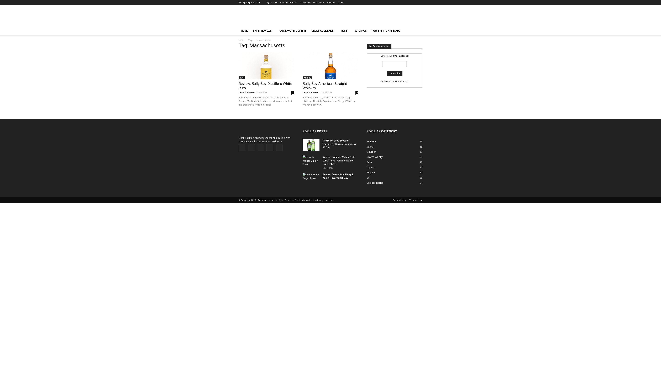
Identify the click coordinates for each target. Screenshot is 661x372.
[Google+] (402, 2)
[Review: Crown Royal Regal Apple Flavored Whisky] (311, 178)
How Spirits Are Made (385, 30)
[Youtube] (419, 2)
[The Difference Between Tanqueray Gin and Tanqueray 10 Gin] (311, 145)
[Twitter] (414, 2)
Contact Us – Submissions (312, 2)
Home (242, 40)
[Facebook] (397, 2)
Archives (331, 2)
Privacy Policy (399, 200)
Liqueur (371, 167)
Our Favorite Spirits (293, 30)
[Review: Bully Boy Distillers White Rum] (266, 65)
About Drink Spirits (288, 2)
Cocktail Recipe (375, 182)
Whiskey (307, 78)
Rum (242, 78)
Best (344, 30)
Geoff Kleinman (246, 92)
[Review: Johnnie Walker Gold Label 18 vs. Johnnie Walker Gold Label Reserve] (311, 161)
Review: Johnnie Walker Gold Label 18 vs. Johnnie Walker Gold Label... (339, 160)
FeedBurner (401, 81)
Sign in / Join (271, 2)
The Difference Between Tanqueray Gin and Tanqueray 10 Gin (339, 144)
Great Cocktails (322, 30)
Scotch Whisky (375, 157)
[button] (418, 31)
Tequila (371, 172)
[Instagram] (408, 2)
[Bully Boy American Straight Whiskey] (330, 65)
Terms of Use (415, 200)
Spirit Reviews (262, 30)
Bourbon (371, 151)
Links (340, 2)
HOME (244, 30)
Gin (368, 177)
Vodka (370, 146)
